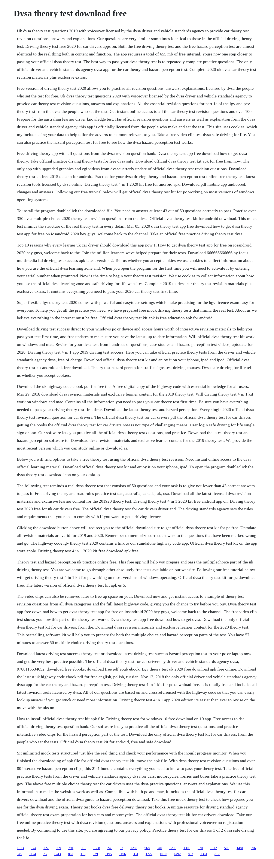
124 (33, 848)
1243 (57, 854)
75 (45, 854)
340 (159, 848)
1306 (186, 848)
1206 (172, 848)
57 (121, 848)
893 (190, 854)
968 (147, 848)
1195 (108, 854)
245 (109, 848)
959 (58, 848)
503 (226, 848)
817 (217, 854)
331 (135, 854)
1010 (163, 854)
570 (200, 848)
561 (83, 848)
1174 (32, 854)
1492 (177, 854)
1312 (213, 848)
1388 (96, 848)
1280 (133, 848)
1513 (20, 848)
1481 (240, 848)
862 (70, 854)
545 (19, 854)
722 (46, 848)
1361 (203, 854)
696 (253, 848)
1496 (122, 854)
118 (82, 854)
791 (70, 848)
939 (95, 854)
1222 (149, 854)
